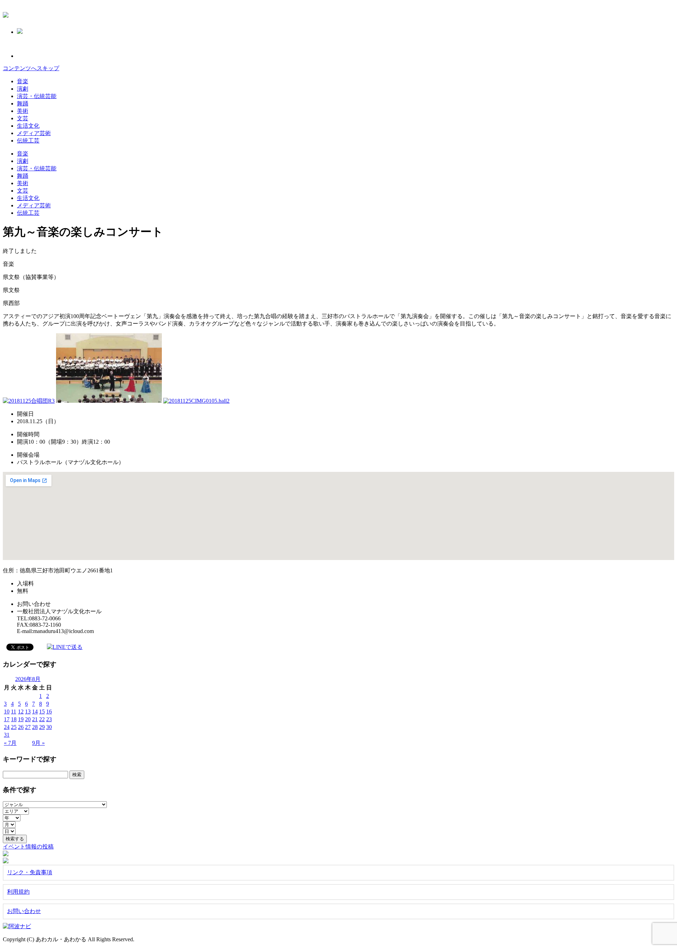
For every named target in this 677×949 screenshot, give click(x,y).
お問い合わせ (24, 911)
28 (35, 727)
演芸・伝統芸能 (36, 96)
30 (49, 727)
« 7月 (10, 743)
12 (21, 711)
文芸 (22, 118)
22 (42, 719)
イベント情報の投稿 (28, 847)
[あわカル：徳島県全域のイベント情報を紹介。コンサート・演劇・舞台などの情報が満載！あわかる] (5, 13)
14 (35, 711)
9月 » (38, 743)
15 (42, 711)
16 (49, 711)
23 (49, 719)
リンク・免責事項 (29, 872)
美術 (22, 111)
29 (42, 727)
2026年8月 (28, 679)
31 (7, 735)
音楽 (22, 81)
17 (7, 719)
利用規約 (18, 892)
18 (14, 719)
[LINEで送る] (65, 647)
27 (28, 727)
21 (35, 719)
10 (7, 711)
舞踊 (22, 104)
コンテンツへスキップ (31, 68)
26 (21, 727)
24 (7, 727)
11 (13, 711)
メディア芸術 (34, 133)
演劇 (22, 89)
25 (14, 727)
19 (21, 719)
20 (28, 719)
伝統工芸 (28, 141)
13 (28, 711)
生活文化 (28, 126)
